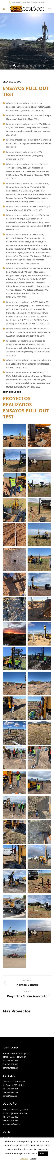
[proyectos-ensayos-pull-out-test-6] (14, 559)
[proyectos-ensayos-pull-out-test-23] (14, 733)
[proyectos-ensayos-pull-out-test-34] (39, 857)
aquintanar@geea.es (12, 1124)
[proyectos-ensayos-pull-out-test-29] (14, 807)
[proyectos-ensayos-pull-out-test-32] (39, 832)
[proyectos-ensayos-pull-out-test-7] (14, 534)
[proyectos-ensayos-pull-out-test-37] (14, 906)
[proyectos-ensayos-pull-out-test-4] (14, 510)
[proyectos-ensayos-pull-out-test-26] (39, 757)
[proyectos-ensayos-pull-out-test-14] (14, 634)
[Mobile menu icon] (49, 9)
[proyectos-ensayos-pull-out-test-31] (14, 832)
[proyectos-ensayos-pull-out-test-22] (39, 708)
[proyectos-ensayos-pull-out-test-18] (14, 683)
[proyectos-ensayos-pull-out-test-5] (39, 534)
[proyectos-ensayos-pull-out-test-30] (39, 807)
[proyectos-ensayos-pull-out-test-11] (39, 584)
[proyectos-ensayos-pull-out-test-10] (14, 584)
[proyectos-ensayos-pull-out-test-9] (14, 485)
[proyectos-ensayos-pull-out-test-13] (39, 609)
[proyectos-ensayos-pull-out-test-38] (39, 906)
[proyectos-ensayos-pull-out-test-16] (14, 658)
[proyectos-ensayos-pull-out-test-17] (39, 658)
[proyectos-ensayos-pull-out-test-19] (39, 683)
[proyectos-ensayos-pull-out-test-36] (39, 881)
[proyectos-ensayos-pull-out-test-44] (14, 956)
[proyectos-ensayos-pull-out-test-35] (14, 881)
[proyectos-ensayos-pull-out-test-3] (39, 510)
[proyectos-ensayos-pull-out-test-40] (14, 435)
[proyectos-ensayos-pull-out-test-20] (14, 708)
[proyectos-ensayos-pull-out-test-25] (14, 757)
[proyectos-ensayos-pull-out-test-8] (39, 559)
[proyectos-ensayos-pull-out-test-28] (39, 782)
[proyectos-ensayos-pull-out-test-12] (14, 609)
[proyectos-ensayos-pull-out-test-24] (39, 733)
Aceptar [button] (43, 1153)
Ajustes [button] (24, 1158)
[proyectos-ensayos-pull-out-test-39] (14, 931)
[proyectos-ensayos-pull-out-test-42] (14, 460)
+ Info (33, 1158)
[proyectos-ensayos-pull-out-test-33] (14, 857)
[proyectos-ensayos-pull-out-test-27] (14, 782)
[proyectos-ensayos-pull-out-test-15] (39, 634)
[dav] (39, 460)
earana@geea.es (10, 1067)
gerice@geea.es (10, 1096)
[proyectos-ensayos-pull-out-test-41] (39, 435)
